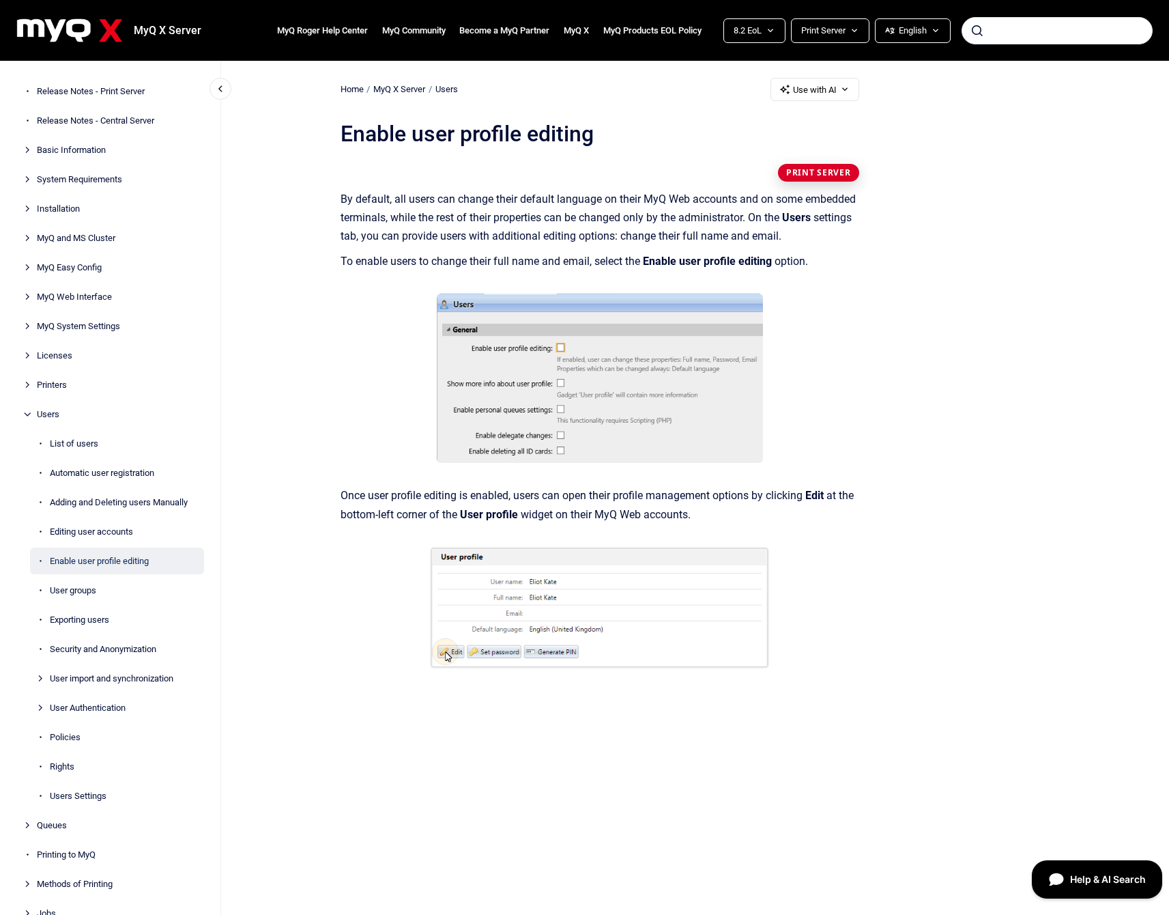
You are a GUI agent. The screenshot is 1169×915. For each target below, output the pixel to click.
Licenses (54, 355)
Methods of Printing (75, 884)
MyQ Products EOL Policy (652, 30)
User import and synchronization (111, 678)
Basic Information (71, 150)
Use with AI (815, 90)
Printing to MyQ (66, 854)
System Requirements (79, 179)
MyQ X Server (167, 30)
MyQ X (576, 30)
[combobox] (1057, 31)
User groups (73, 590)
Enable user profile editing (99, 561)
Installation (58, 208)
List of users (74, 443)
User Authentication (88, 708)
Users (48, 414)
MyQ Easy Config (69, 267)
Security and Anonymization (103, 649)
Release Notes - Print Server (91, 91)
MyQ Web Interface (74, 297)
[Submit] (977, 31)
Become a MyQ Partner (504, 30)
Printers (52, 385)
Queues (52, 825)
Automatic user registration (102, 473)
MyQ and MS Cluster (76, 238)
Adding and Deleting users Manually (119, 502)
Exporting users (79, 620)
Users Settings (78, 796)
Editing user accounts (91, 531)
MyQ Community (414, 30)
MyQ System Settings (78, 326)
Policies (65, 737)
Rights (62, 766)
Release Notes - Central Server (95, 120)
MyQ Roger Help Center (322, 30)
